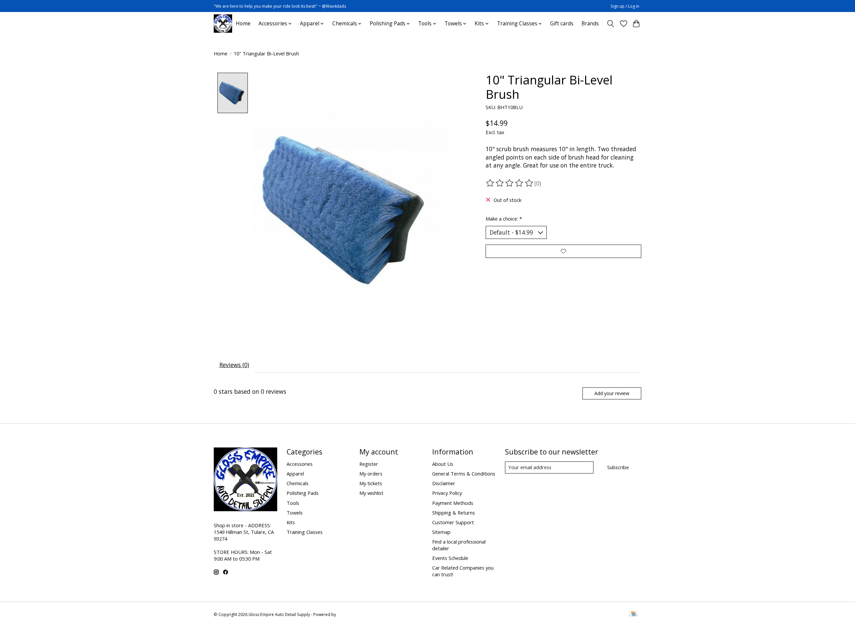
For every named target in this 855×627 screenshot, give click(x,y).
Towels (295, 512)
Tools (293, 503)
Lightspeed (347, 614)
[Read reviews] (510, 183)
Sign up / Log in (625, 6)
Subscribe (618, 467)
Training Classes (305, 532)
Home (243, 23)
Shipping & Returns (453, 512)
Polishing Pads (303, 493)
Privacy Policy (447, 493)
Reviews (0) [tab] (234, 365)
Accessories (300, 463)
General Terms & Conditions (463, 473)
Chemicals (298, 483)
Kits (291, 522)
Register (368, 463)
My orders (370, 473)
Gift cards (561, 23)
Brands (590, 23)
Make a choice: (504, 218)
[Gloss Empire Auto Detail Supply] (223, 23)
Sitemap (441, 532)
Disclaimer (443, 483)
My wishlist (371, 493)
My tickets (370, 483)
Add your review (611, 393)
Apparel (295, 473)
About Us (442, 463)
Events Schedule (450, 558)
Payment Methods (452, 503)
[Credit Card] (633, 614)
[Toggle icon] (611, 24)
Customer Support (453, 522)
